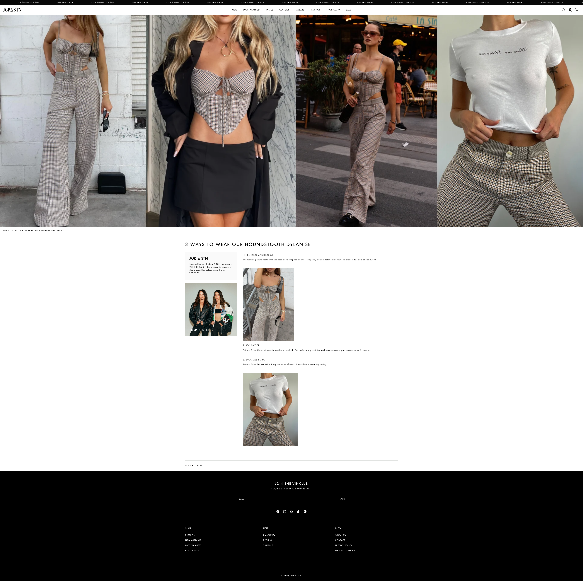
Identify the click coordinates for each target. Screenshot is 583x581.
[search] (563, 10)
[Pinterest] (305, 511)
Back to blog (195, 465)
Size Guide (269, 535)
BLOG (14, 230)
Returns (268, 540)
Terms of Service (345, 550)
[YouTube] (291, 511)
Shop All (190, 535)
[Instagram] (284, 511)
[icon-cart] (576, 10)
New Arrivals (193, 540)
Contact (340, 540)
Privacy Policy (343, 545)
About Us (340, 535)
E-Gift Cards (192, 550)
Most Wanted (193, 545)
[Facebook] (278, 511)
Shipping (268, 545)
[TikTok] (298, 511)
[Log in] (570, 10)
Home (6, 230)
